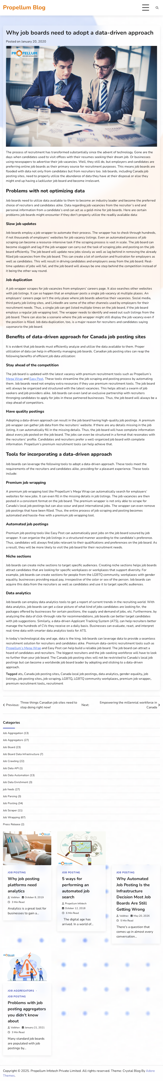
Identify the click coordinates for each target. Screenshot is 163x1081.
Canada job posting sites (41, 674)
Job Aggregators (13, 740)
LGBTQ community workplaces (96, 679)
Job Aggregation (13, 733)
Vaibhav (15, 897)
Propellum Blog (24, 7)
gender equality (131, 674)
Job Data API (11, 768)
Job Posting (10, 803)
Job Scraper (10, 810)
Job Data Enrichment (15, 782)
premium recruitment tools (25, 683)
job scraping (51, 679)
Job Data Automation (16, 775)
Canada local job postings (79, 674)
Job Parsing (10, 796)
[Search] (157, 8)
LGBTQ (67, 679)
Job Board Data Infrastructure (21, 754)
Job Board (9, 747)
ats (20, 674)
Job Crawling (11, 761)
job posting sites (30, 679)
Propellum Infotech (75, 903)
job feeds (8, 789)
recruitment (54, 683)
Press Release (11, 824)
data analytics (108, 674)
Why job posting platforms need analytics (23, 885)
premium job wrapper (135, 679)
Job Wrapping (11, 817)
